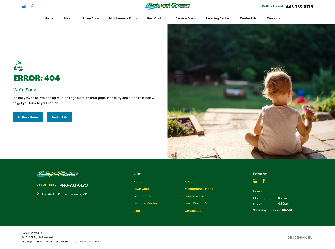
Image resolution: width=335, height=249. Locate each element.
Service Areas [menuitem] (186, 18)
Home (137, 181)
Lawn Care (141, 189)
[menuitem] (27, 242)
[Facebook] (32, 6)
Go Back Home (28, 117)
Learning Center (145, 203)
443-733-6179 (299, 6)
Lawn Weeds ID (196, 203)
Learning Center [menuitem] (217, 18)
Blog (136, 211)
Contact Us (59, 117)
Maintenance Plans (199, 189)
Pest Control (142, 196)
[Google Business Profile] (24, 6)
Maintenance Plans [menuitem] (123, 18)
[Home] (167, 6)
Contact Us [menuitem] (248, 18)
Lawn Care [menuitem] (91, 18)
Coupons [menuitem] (273, 18)
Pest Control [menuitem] (156, 18)
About (189, 181)
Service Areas (194, 196)
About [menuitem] (68, 18)
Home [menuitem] (49, 18)
